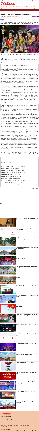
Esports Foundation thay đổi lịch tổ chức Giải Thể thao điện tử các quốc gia (27, 363)
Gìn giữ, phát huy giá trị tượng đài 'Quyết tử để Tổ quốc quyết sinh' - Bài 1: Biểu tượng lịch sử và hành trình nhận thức (26, 316)
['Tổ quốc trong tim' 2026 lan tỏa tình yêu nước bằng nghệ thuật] (8, 395)
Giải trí (14, 11)
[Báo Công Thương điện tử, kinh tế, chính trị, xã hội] (8, 3)
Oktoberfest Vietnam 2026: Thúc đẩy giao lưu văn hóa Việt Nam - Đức (27, 277)
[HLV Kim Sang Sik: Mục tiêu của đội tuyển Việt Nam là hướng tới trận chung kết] (8, 385)
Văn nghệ (35, 11)
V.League (26, 11)
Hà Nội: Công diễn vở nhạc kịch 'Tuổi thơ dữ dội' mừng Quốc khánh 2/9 (26, 344)
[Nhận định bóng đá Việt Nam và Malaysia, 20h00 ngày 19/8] (8, 376)
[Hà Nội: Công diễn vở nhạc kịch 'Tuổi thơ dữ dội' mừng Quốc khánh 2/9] (8, 347)
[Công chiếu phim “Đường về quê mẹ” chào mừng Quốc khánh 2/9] (8, 308)
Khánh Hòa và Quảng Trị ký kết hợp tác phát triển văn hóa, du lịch (27, 402)
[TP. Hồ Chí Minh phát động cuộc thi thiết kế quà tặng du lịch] (8, 299)
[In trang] (38, 19)
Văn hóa (18, 11)
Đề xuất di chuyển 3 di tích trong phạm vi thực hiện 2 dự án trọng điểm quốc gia (27, 219)
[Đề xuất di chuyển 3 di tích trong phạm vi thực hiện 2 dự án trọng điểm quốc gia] (8, 222)
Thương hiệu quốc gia (19, 6)
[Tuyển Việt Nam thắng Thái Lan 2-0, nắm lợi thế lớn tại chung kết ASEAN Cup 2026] (8, 232)
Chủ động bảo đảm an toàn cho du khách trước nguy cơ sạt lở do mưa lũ (27, 248)
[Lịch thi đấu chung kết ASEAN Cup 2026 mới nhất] (8, 328)
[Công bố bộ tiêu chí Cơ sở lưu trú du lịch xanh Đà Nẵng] (8, 289)
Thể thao (22, 11)
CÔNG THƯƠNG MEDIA (4, 6)
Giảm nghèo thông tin (32, 6)
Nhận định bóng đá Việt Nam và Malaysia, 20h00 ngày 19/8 (27, 373)
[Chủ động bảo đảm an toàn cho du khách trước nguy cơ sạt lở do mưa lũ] (8, 251)
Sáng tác (30, 11)
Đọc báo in (26, 6)
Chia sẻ (3, 19)
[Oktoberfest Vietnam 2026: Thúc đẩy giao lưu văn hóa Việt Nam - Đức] (8, 280)
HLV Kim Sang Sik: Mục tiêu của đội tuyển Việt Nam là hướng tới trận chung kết (27, 382)
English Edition (35, 0)
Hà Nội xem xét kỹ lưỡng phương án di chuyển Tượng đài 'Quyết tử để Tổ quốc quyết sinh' (27, 238)
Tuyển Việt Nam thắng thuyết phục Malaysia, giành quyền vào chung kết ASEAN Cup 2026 (26, 334)
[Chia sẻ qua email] (36, 19)
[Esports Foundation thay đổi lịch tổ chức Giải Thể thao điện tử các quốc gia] (8, 366)
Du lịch (11, 11)
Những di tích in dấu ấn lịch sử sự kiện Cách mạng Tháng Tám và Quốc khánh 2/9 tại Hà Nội (26, 354)
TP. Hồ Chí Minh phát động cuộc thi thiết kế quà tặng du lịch (27, 296)
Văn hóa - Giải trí (4, 11)
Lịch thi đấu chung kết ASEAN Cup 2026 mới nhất (26, 324)
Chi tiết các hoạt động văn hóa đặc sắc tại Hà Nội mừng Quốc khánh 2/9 (26, 257)
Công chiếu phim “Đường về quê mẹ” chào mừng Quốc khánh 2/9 (26, 306)
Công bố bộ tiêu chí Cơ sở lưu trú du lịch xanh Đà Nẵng (26, 286)
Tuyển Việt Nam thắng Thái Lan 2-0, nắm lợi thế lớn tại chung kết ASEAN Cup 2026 (27, 229)
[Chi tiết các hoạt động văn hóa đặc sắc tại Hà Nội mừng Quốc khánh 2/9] (8, 260)
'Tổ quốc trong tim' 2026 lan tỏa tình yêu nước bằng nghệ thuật (26, 392)
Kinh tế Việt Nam (11, 6)
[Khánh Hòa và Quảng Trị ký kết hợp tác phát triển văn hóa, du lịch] (8, 404)
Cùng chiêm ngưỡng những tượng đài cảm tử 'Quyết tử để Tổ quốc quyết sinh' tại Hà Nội (27, 267)
